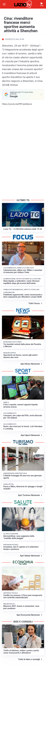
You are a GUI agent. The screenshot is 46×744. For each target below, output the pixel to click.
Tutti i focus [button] (34, 303)
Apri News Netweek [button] (30, 364)
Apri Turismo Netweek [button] (29, 495)
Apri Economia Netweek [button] (28, 615)
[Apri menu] (4, 4)
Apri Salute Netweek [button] (30, 555)
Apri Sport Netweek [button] (30, 435)
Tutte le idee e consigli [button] (29, 659)
